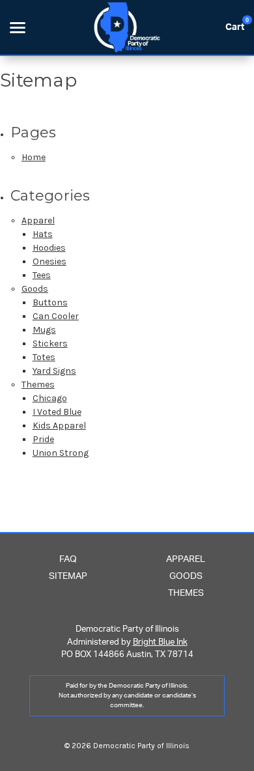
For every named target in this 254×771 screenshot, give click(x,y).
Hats (43, 234)
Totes (44, 357)
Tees (42, 275)
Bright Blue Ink (160, 642)
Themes (38, 384)
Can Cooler (56, 316)
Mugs (44, 329)
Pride (43, 439)
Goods (34, 288)
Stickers (50, 343)
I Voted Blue (57, 411)
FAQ (68, 559)
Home (33, 157)
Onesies (49, 261)
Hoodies (49, 247)
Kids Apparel (59, 425)
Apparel (38, 220)
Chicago (50, 398)
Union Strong (61, 452)
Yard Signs (54, 370)
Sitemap (68, 576)
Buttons (50, 302)
